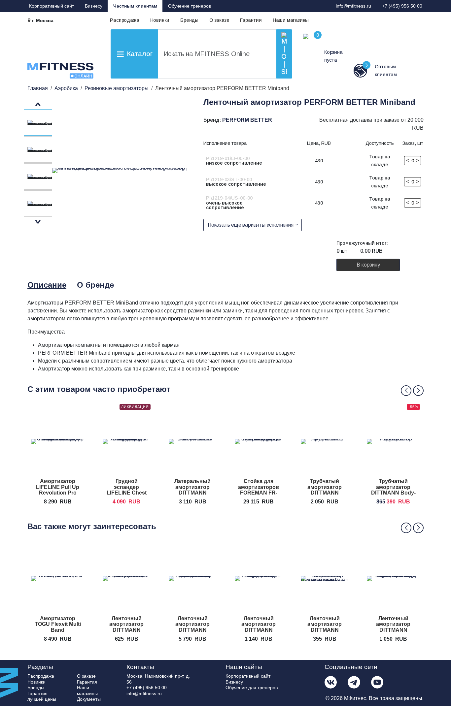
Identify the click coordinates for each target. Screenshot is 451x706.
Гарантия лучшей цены (41, 696)
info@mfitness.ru (353, 6)
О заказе (219, 20)
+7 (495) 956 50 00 (402, 6)
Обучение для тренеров (252, 687)
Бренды (189, 20)
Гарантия (250, 20)
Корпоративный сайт (51, 6)
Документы (89, 699)
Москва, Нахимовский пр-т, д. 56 (158, 679)
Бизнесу (93, 6)
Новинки (160, 20)
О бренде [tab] (95, 284)
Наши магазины (291, 20)
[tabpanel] (227, 336)
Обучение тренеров (189, 6)
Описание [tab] (46, 284)
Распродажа (124, 20)
